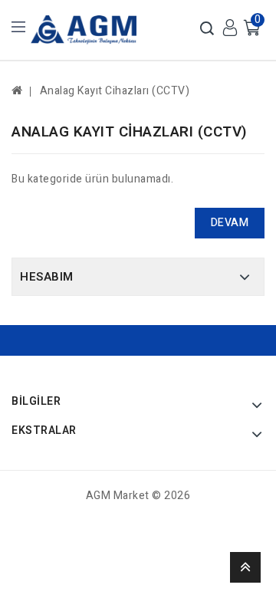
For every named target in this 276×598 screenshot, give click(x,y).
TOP (245, 567)
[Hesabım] (230, 27)
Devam (230, 223)
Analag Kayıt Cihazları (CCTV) (115, 91)
